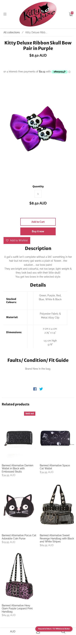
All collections (12, 32)
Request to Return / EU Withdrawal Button (54, 629)
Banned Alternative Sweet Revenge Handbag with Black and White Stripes (57, 538)
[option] (38, 129)
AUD (12, 631)
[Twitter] (41, 389)
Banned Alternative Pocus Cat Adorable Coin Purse (19, 537)
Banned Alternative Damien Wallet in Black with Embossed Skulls (17, 468)
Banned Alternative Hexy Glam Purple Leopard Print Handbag (17, 608)
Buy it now (38, 231)
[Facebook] (35, 389)
